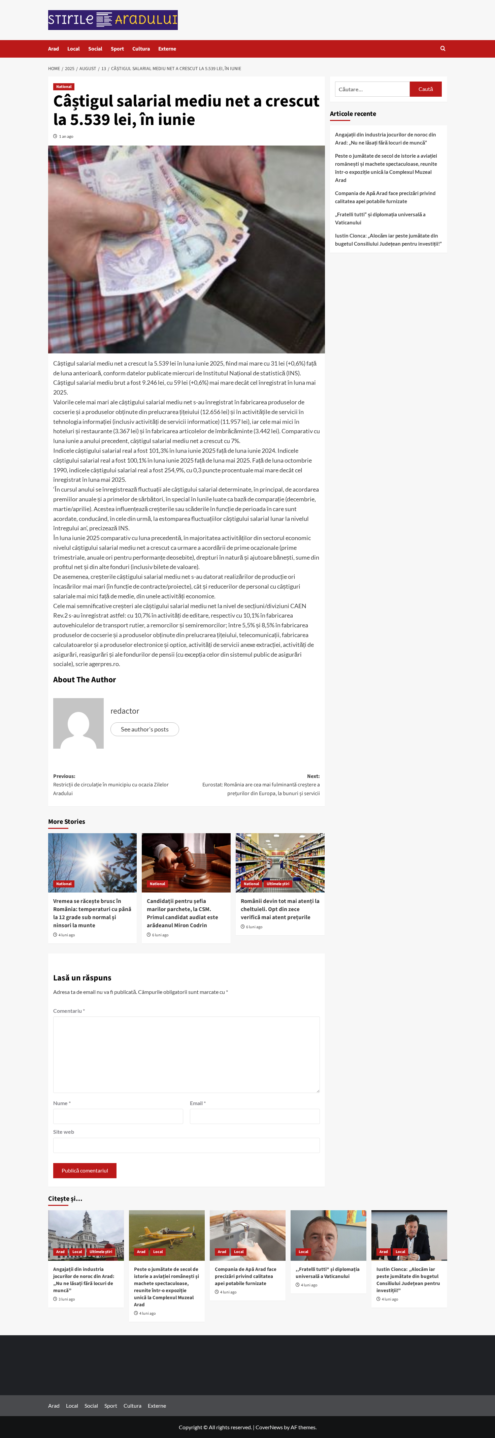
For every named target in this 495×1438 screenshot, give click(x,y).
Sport (117, 49)
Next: (261, 785)
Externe (167, 49)
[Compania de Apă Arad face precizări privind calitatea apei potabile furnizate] (248, 1235)
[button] (443, 49)
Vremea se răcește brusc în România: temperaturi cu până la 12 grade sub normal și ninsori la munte (92, 913)
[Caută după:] (372, 89)
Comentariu (69, 1010)
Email (198, 1103)
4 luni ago (67, 935)
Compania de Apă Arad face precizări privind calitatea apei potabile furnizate (385, 197)
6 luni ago (160, 935)
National (63, 87)
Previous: (111, 785)
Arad (53, 49)
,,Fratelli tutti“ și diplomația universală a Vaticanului (380, 218)
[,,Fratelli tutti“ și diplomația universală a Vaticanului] (328, 1235)
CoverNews (269, 1427)
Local (73, 49)
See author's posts (145, 729)
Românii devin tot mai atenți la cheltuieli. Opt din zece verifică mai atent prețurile (280, 909)
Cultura (141, 49)
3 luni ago (67, 1299)
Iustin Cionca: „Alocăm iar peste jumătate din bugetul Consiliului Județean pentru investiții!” (388, 239)
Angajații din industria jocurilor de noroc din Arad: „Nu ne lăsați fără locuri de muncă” (385, 138)
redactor (124, 711)
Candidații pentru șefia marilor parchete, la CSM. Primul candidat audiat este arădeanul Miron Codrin (182, 913)
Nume (62, 1103)
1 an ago (66, 136)
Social (95, 49)
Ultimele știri (278, 884)
